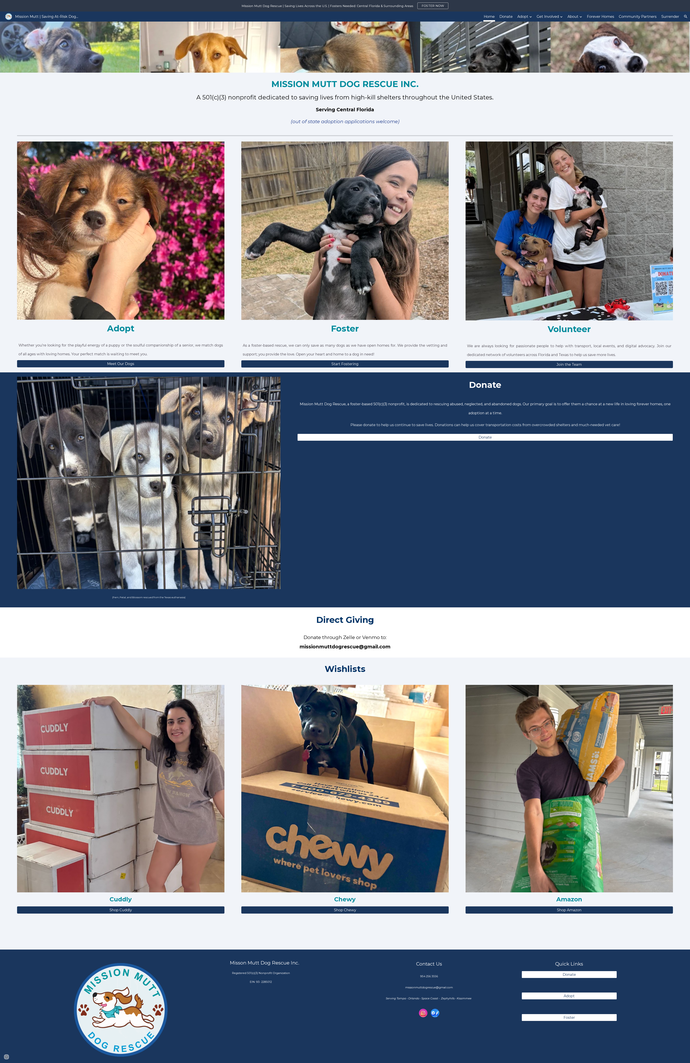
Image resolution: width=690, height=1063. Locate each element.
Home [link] (489, 16)
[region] (345, 6)
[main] (345, 103)
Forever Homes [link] (600, 16)
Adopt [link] (522, 16)
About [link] (572, 16)
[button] (685, 16)
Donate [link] (506, 16)
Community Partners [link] (638, 16)
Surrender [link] (670, 16)
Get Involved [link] (548, 16)
